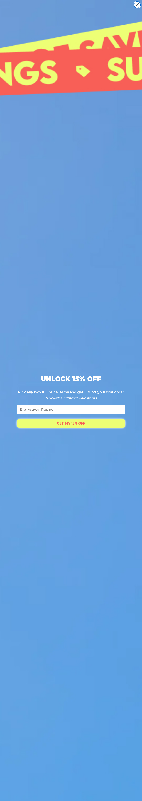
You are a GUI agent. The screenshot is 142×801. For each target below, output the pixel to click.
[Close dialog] (137, 4)
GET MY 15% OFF (71, 423)
